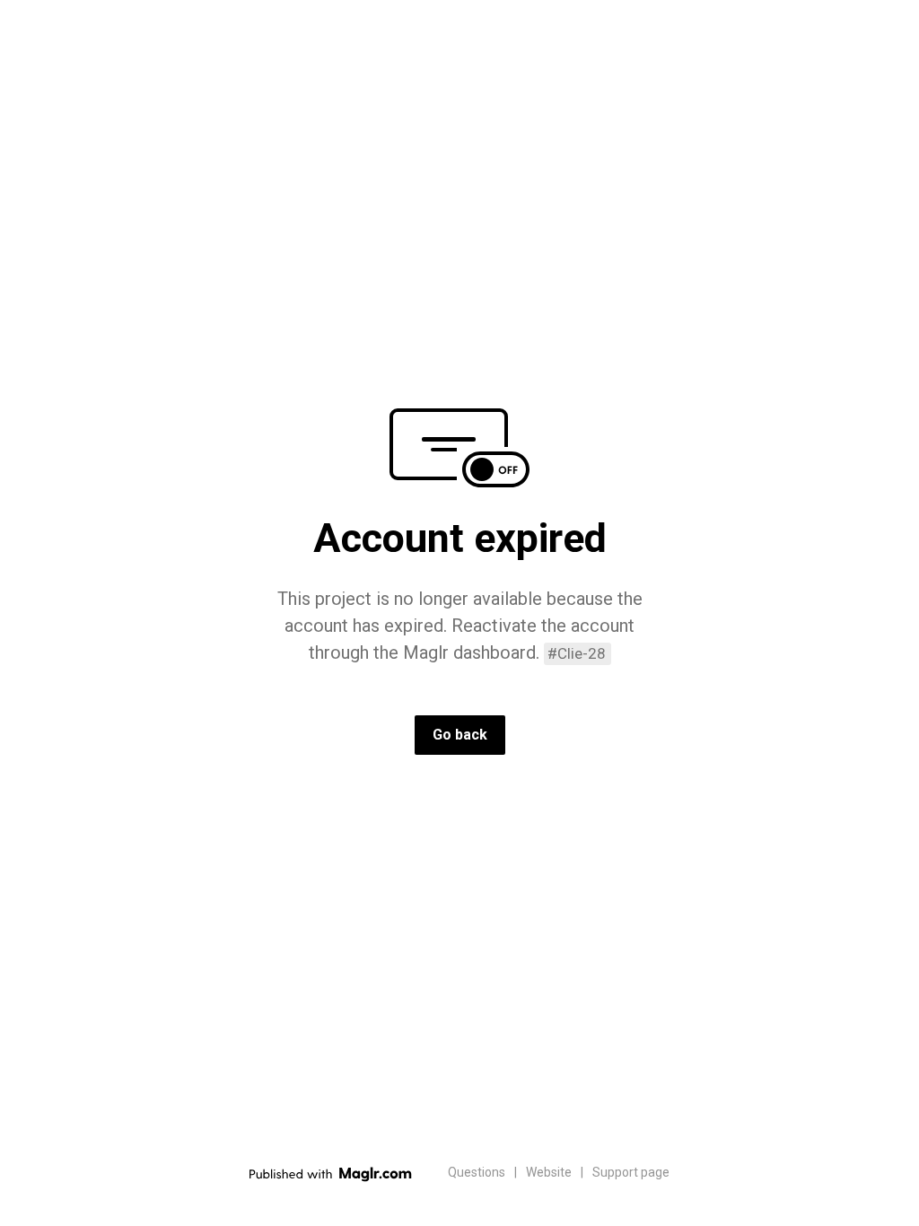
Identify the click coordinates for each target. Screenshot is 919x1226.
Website (549, 1172)
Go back (460, 734)
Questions (476, 1172)
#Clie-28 (576, 653)
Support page (631, 1172)
